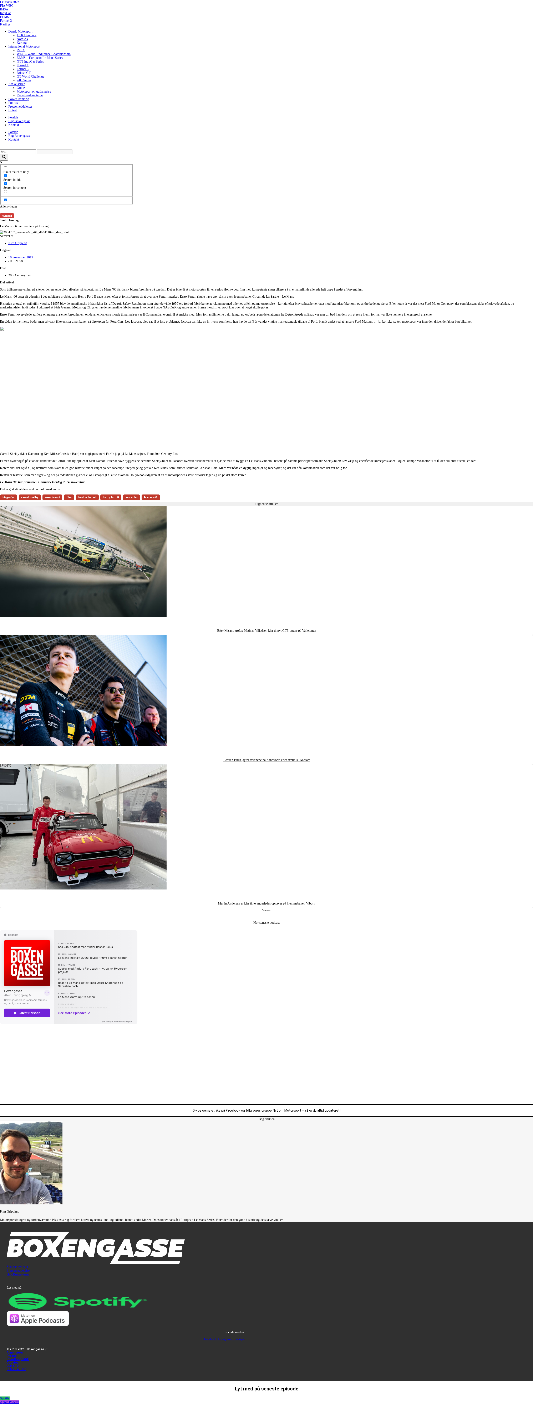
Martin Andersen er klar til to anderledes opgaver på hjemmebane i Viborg (266, 903)
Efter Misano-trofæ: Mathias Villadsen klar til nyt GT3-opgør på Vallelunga (266, 630)
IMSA (4, 9)
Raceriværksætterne (30, 95)
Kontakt (13, 125)
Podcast (13, 102)
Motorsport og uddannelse (34, 91)
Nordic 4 (22, 39)
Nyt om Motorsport (287, 1110)
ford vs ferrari (87, 497)
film (69, 497)
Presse (11, 1355)
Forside (13, 117)
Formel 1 (23, 65)
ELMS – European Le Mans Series (40, 57)
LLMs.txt (13, 1366)
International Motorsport (24, 46)
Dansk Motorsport (20, 31)
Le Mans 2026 (9, 2)
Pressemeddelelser (20, 106)
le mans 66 (150, 497)
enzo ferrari (52, 497)
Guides (21, 87)
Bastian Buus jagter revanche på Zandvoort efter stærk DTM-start (266, 760)
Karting (5, 24)
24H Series (24, 80)
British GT (24, 72)
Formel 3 (6, 20)
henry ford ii (111, 497)
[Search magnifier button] (4, 157)
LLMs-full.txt (16, 1369)
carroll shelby (29, 497)
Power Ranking (18, 99)
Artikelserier (16, 84)
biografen (8, 497)
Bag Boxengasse (19, 121)
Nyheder (7, 215)
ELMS (4, 17)
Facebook (233, 1110)
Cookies (12, 1362)
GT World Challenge (30, 76)
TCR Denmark (26, 35)
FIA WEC (7, 5)
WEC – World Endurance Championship (44, 54)
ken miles (131, 497)
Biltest (12, 110)
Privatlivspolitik (18, 1359)
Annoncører (15, 1352)
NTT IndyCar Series (30, 61)
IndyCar (5, 13)
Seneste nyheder (17, 1266)
